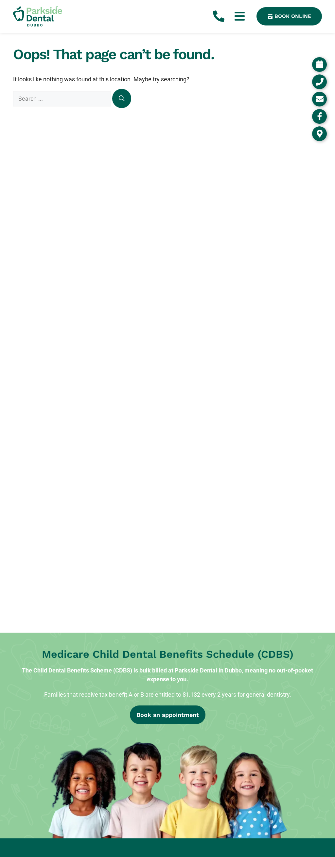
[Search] (121, 98)
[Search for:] (62, 98)
